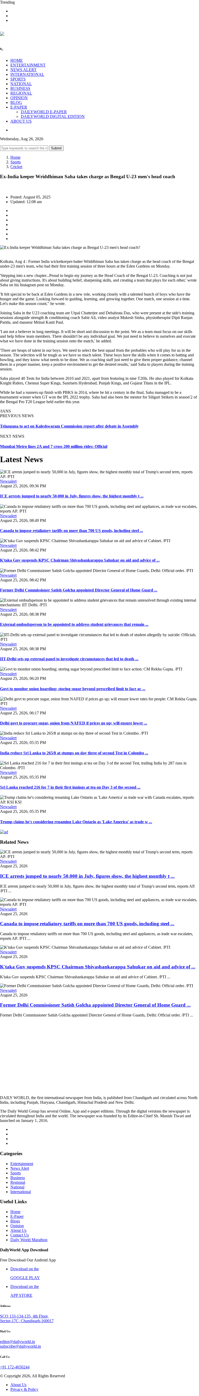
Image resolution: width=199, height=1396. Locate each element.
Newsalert (8, 481)
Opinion (17, 1226)
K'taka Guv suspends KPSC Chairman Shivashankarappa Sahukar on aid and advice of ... (80, 560)
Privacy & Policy (24, 1389)
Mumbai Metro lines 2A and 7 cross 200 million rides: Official (53, 446)
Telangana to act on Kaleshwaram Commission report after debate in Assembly (69, 426)
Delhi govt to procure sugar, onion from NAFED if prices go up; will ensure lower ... (73, 723)
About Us (18, 1230)
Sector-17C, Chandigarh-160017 (27, 1321)
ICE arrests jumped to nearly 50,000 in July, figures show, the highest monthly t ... (72, 496)
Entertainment (21, 1163)
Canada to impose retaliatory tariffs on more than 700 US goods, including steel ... (71, 530)
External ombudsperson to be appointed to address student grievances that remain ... (74, 624)
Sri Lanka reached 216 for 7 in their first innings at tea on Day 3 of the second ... (70, 787)
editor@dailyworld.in (17, 1341)
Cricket (16, 166)
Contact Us (19, 1235)
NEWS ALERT (23, 70)
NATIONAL (21, 84)
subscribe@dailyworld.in (20, 1346)
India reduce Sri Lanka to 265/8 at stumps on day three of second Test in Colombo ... (74, 753)
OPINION (19, 98)
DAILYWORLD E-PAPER (44, 112)
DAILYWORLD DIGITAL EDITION (53, 116)
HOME (16, 60)
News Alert (19, 1168)
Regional (17, 1182)
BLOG (16, 102)
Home (15, 157)
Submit (56, 148)
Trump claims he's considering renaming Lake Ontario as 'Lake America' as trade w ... (76, 822)
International (20, 1191)
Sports (15, 162)
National (17, 1187)
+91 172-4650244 (15, 1367)
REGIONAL (21, 93)
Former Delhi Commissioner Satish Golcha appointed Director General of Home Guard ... (78, 590)
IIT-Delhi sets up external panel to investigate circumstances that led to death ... (69, 659)
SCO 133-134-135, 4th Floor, (24, 1316)
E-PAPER (18, 107)
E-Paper (17, 1216)
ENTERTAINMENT (28, 65)
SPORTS (18, 79)
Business (17, 1177)
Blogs (15, 1221)
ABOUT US (21, 121)
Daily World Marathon (28, 1240)
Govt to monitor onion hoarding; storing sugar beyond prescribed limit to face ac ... (72, 689)
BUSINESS (20, 88)
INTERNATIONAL (27, 74)
